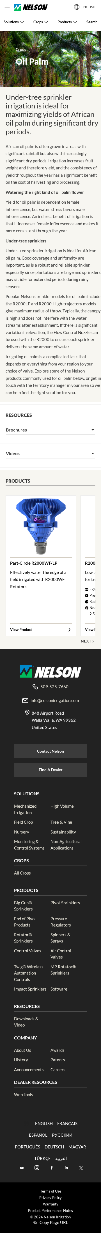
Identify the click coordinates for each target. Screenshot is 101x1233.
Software (58, 988)
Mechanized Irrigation (25, 809)
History (21, 1059)
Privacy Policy (50, 1198)
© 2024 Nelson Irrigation (50, 1217)
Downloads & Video (26, 1022)
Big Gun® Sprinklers (23, 906)
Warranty (50, 1204)
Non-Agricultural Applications (66, 844)
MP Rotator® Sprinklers (63, 970)
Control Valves (27, 950)
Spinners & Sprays (60, 938)
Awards (57, 1050)
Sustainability (63, 831)
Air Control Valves (60, 954)
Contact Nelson (50, 751)
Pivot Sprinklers (65, 902)
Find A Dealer (51, 769)
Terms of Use (50, 1191)
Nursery (21, 831)
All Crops (22, 872)
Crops (21, 49)
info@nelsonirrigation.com (55, 700)
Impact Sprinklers (30, 988)
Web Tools (23, 1094)
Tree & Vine (61, 822)
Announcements (29, 1069)
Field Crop (23, 822)
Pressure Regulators (60, 922)
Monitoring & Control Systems (29, 844)
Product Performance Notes (50, 1210)
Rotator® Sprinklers (23, 938)
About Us (22, 1050)
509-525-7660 (54, 686)
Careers (57, 1069)
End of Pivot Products (25, 922)
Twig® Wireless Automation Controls (28, 973)
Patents (57, 1059)
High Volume (62, 806)
